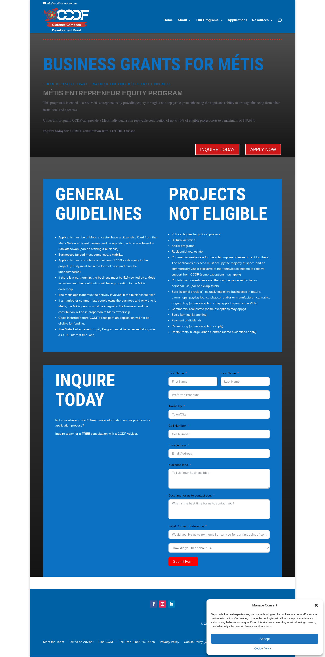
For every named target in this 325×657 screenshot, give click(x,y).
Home (168, 20)
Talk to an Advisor (81, 642)
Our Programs (207, 20)
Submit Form (183, 561)
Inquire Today (217, 149)
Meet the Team (53, 642)
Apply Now (263, 149)
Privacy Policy (169, 642)
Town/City (175, 406)
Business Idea (178, 464)
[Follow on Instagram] (162, 604)
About (182, 20)
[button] (316, 605)
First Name (176, 373)
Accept (265, 639)
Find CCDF (106, 642)
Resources (260, 20)
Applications (237, 20)
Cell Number (177, 425)
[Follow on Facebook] (153, 604)
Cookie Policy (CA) (197, 642)
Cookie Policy (262, 648)
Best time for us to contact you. (190, 495)
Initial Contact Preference (186, 526)
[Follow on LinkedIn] (171, 604)
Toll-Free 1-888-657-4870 (137, 642)
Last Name (228, 373)
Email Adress (177, 445)
